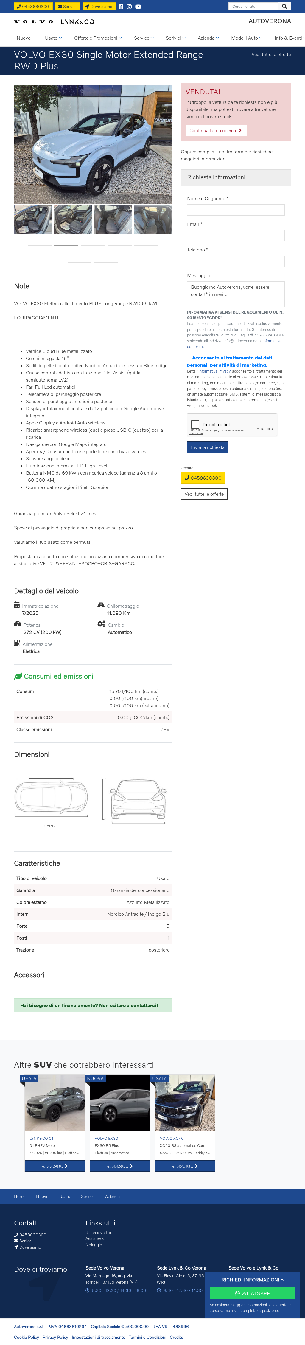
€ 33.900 (53, 1166)
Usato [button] (51, 38)
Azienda (112, 1196)
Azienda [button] (206, 38)
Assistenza (95, 1238)
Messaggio (198, 275)
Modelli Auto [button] (244, 38)
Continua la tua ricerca (213, 130)
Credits (176, 1337)
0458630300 (205, 478)
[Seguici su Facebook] (121, 6)
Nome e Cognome (208, 198)
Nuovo (42, 1196)
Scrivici (25, 1240)
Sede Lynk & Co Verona (181, 1267)
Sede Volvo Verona (104, 1267)
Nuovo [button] (24, 38)
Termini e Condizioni (148, 1337)
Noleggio (93, 1244)
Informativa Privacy (214, 371)
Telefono (197, 249)
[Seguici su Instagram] (129, 6)
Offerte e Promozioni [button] (95, 38)
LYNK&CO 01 (41, 1138)
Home (19, 1196)
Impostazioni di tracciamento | (100, 1337)
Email (195, 224)
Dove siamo (29, 1247)
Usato (64, 1196)
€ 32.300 (183, 1166)
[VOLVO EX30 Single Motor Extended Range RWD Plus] (93, 143)
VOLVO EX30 (106, 1138)
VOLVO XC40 (172, 1138)
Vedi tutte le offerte (271, 54)
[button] (39, 243)
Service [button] (141, 38)
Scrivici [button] (173, 38)
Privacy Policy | (57, 1337)
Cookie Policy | (28, 1337)
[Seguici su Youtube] (138, 6)
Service (87, 1196)
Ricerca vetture (99, 1232)
